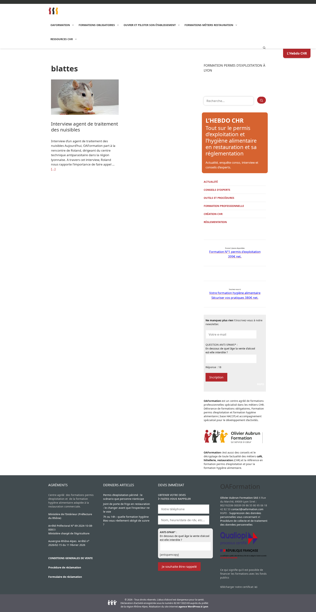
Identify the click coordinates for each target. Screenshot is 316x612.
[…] (53, 169)
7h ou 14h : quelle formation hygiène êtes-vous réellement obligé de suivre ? (126, 520)
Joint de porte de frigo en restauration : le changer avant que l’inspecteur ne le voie (126, 507)
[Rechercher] (261, 100)
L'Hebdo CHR (297, 53)
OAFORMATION (60, 25)
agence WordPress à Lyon (193, 606)
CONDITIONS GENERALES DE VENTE (70, 558)
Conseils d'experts (217, 189)
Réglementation (215, 222)
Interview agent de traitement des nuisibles (84, 126)
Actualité (211, 181)
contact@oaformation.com (247, 509)
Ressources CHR (61, 39)
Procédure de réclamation (64, 567)
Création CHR (213, 214)
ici (256, 587)
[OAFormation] (53, 11)
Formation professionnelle (224, 206)
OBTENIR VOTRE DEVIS (172, 495)
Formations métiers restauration (209, 25)
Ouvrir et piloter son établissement (150, 25)
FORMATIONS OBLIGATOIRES (97, 25)
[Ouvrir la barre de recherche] (264, 47)
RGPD (260, 384)
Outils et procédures (219, 198)
